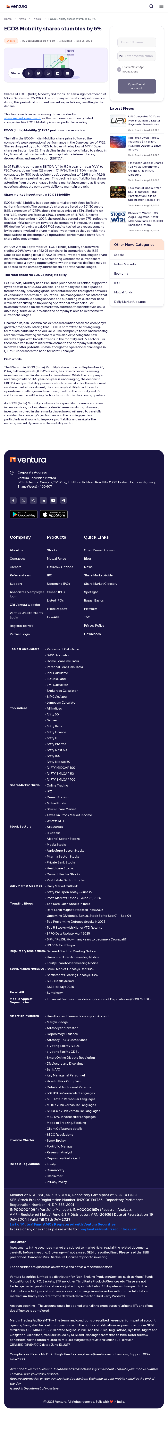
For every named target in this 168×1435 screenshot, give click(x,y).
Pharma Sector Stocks (63, 856)
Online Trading (57, 785)
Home (8, 18)
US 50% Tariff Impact (62, 945)
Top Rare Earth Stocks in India (68, 904)
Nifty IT (52, 738)
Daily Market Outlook (62, 886)
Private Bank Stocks (61, 862)
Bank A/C (53, 1069)
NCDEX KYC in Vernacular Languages (73, 1111)
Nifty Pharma (56, 744)
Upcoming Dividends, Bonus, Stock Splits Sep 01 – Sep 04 (89, 916)
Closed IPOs (56, 592)
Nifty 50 (53, 714)
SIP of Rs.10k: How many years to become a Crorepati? (87, 939)
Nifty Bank (54, 726)
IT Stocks (53, 833)
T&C (87, 617)
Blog (87, 558)
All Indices (54, 708)
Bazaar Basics (94, 600)
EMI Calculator (57, 685)
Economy (121, 273)
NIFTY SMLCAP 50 (60, 773)
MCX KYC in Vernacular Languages (71, 1105)
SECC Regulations (60, 1134)
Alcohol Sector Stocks (63, 839)
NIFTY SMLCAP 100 (61, 779)
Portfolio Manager (60, 1146)
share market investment (22, 118)
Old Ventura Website (25, 605)
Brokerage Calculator (62, 691)
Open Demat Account (100, 550)
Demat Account (58, 797)
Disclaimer (54, 1176)
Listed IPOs (55, 600)
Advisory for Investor (62, 1028)
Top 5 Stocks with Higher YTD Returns (74, 927)
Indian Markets (125, 264)
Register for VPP (22, 626)
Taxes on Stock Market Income (69, 815)
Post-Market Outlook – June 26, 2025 (74, 898)
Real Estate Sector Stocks (66, 880)
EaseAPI (53, 617)
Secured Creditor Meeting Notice (71, 951)
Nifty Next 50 (57, 750)
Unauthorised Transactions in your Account (78, 1016)
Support (16, 584)
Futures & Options (60, 567)
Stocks (37, 18)
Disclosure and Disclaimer (66, 1063)
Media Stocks (57, 845)
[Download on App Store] (54, 514)
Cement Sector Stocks (63, 874)
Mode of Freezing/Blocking (66, 1123)
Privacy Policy (94, 625)
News (22, 18)
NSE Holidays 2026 (61, 981)
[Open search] (151, 6)
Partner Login (20, 634)
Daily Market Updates (130, 302)
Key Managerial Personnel (66, 1075)
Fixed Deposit (57, 609)
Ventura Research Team (40, 40)
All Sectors (55, 827)
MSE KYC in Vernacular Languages (71, 1117)
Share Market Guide (98, 575)
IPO (117, 283)
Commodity (55, 1170)
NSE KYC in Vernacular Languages (71, 1099)
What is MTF (56, 821)
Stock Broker (56, 1140)
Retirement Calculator (63, 649)
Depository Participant (64, 1158)
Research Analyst (59, 1152)
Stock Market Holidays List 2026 (70, 969)
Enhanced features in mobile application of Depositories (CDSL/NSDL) (99, 999)
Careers (16, 567)
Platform (90, 609)
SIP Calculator (57, 697)
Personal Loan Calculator (65, 667)
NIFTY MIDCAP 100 (61, 768)
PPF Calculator (57, 673)
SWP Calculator (58, 655)
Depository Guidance (62, 1034)
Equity (51, 1164)
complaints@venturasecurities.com (107, 1229)
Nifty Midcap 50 (58, 762)
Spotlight (91, 592)
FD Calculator (56, 679)
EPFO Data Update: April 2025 (68, 933)
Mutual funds (123, 292)
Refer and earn (20, 575)
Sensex (52, 720)
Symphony (55, 993)
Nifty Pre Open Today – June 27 (69, 892)
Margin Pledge (57, 1022)
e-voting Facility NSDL (63, 1046)
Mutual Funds (56, 558)
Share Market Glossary (100, 584)
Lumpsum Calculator (62, 702)
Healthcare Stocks (60, 868)
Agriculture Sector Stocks (65, 850)
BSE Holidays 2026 (60, 987)
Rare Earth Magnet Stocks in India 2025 (75, 910)
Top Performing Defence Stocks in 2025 (76, 922)
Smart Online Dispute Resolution (71, 1058)
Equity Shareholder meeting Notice (72, 963)
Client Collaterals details (65, 1129)
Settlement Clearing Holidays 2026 (72, 975)
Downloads (92, 634)
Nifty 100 (53, 756)
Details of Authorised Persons (69, 1087)
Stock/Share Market (61, 809)
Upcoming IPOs (58, 584)
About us (16, 550)
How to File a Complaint (64, 1081)
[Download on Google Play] (23, 514)
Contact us (18, 558)
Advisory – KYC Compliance (67, 1040)
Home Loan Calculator (63, 661)
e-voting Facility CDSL (63, 1052)
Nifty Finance (56, 732)
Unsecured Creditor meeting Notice (73, 957)
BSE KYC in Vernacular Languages (71, 1093)
